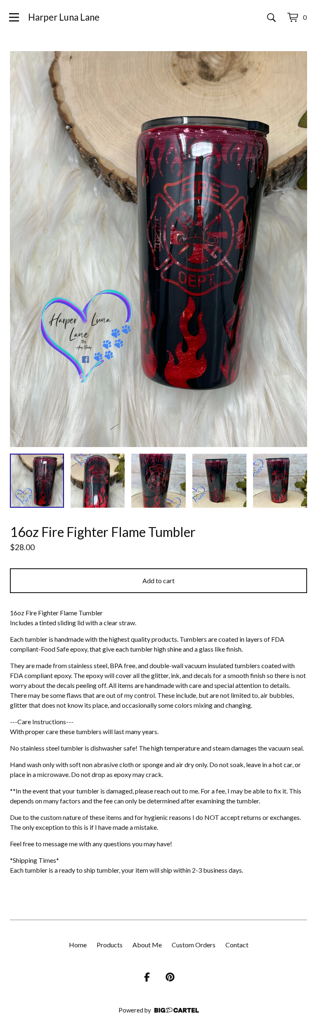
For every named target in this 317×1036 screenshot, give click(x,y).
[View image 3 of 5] (158, 481)
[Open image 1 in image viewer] (158, 249)
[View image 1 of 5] (37, 481)
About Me (147, 945)
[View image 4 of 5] (219, 481)
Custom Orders (193, 945)
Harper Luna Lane (63, 17)
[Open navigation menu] (14, 17)
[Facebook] (147, 977)
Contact (236, 945)
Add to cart (158, 580)
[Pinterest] (170, 977)
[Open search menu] (271, 17)
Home (78, 945)
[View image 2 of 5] (98, 481)
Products (110, 945)
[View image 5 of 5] (280, 481)
